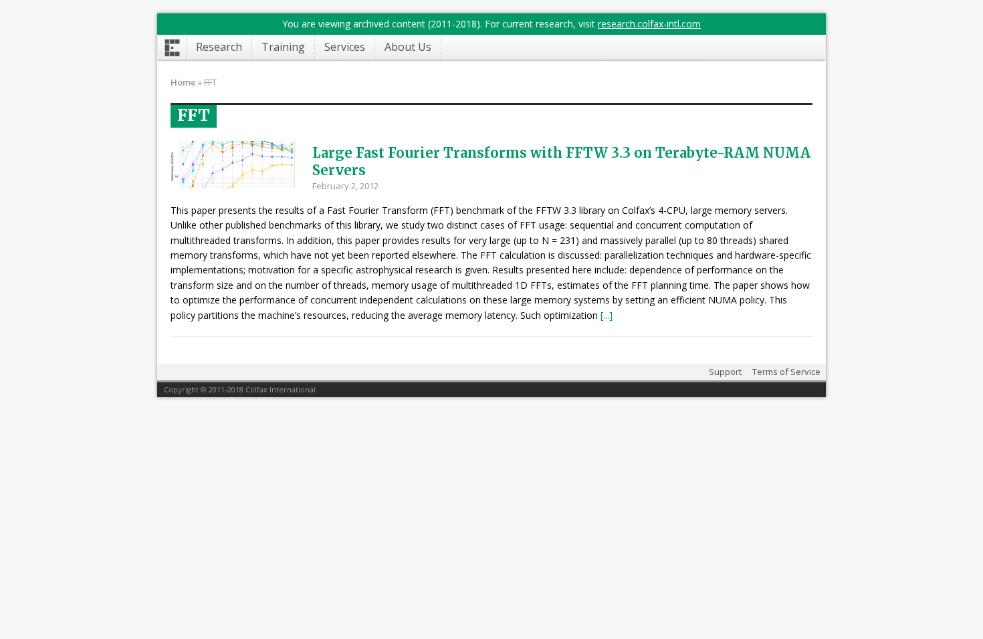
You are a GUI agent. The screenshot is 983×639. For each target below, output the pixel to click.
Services (344, 46)
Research (219, 46)
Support (725, 372)
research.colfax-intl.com (649, 23)
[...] (606, 315)
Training (283, 46)
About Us (408, 46)
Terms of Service (786, 372)
